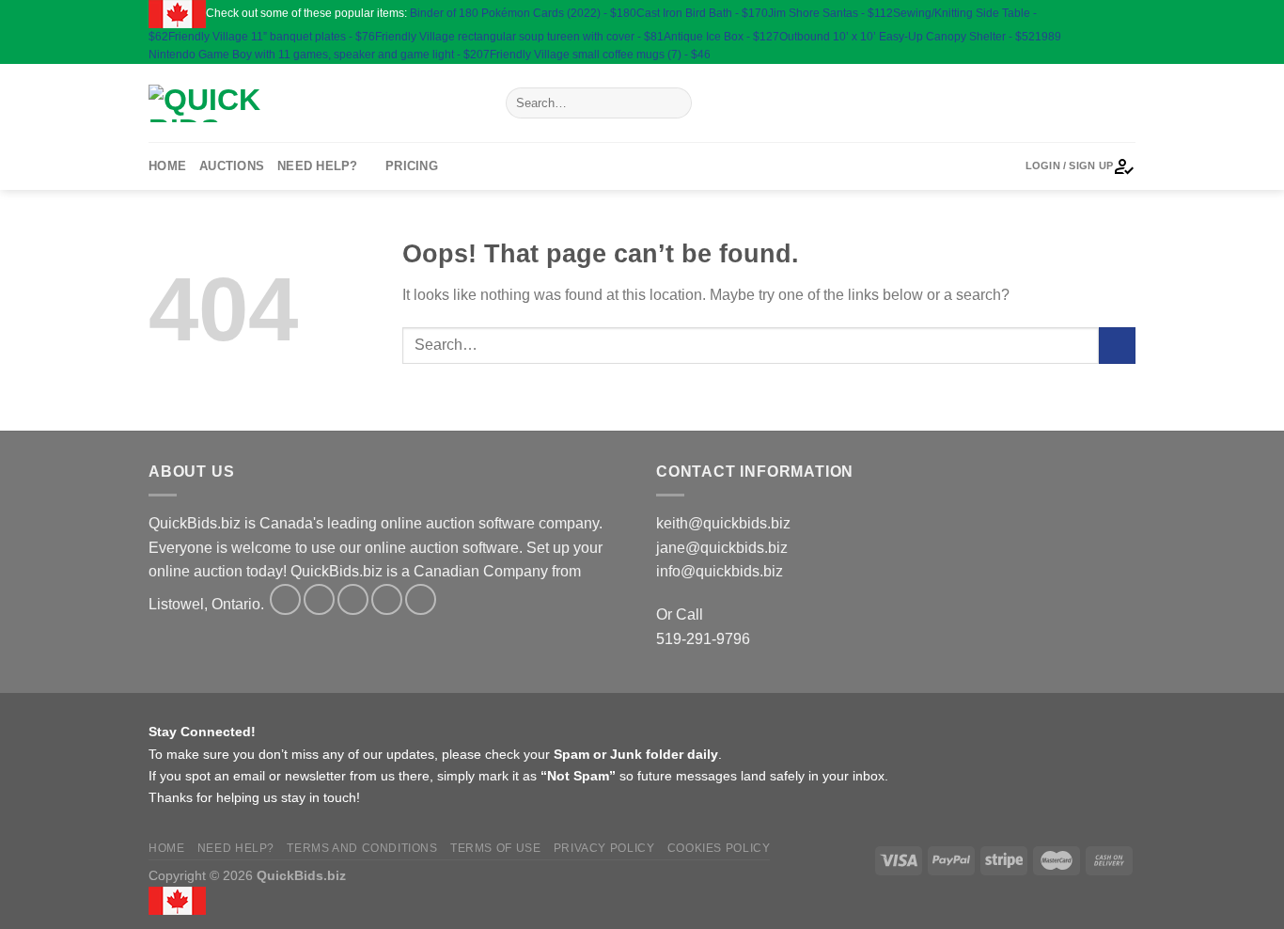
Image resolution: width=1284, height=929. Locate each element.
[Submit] (673, 103)
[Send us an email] (1126, 32)
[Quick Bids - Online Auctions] (313, 103)
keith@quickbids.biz (723, 523)
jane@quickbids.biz (722, 548)
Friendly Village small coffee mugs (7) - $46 (600, 54)
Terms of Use (495, 848)
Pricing (411, 166)
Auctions (231, 166)
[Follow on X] (1108, 32)
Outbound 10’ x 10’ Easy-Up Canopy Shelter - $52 (907, 36)
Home (167, 166)
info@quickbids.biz (719, 571)
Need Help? (317, 166)
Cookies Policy (719, 848)
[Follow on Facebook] (1108, 13)
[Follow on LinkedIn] (1108, 49)
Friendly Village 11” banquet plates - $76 (271, 36)
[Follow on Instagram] (1126, 13)
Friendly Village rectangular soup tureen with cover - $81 (519, 36)
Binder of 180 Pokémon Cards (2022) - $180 (523, 13)
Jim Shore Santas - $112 (830, 13)
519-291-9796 (703, 639)
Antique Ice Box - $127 (721, 36)
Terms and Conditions (362, 848)
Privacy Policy (604, 848)
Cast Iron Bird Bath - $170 (702, 13)
